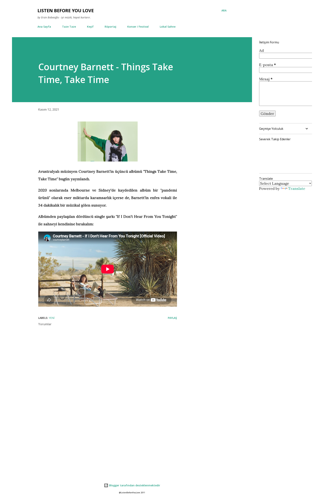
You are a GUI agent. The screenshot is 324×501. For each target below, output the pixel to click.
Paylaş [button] (172, 318)
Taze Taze (69, 26)
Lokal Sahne (168, 26)
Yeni (52, 318)
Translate (296, 188)
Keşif (90, 26)
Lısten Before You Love (66, 10)
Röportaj (110, 26)
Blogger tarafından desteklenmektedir (134, 485)
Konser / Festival (138, 26)
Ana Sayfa (44, 26)
